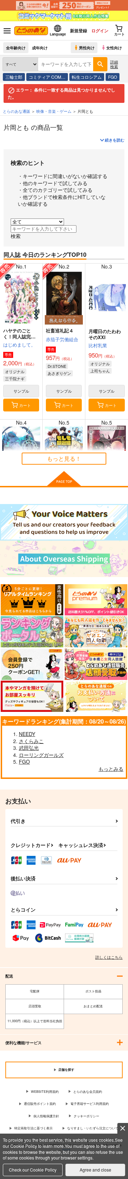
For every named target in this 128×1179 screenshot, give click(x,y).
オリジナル (15, 371)
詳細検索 (114, 64)
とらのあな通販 (16, 111)
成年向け (40, 47)
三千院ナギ (15, 378)
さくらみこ (31, 741)
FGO (112, 77)
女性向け (114, 47)
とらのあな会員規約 (87, 1091)
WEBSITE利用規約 (45, 1091)
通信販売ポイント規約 (40, 1103)
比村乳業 (98, 345)
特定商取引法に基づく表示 (33, 1128)
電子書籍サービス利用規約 (89, 1103)
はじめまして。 (19, 344)
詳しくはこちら (109, 957)
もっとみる (110, 768)
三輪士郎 (13, 77)
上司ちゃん (100, 370)
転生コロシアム (87, 77)
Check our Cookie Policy (33, 1170)
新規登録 (78, 30)
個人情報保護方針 (46, 1116)
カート (25, 405)
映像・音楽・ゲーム (53, 111)
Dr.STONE (57, 366)
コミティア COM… (47, 77)
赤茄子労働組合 (62, 339)
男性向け (87, 47)
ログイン (99, 30)
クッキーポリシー (86, 1116)
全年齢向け (16, 47)
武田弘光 (29, 747)
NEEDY (27, 733)
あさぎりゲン (59, 373)
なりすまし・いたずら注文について (92, 1128)
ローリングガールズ (41, 754)
